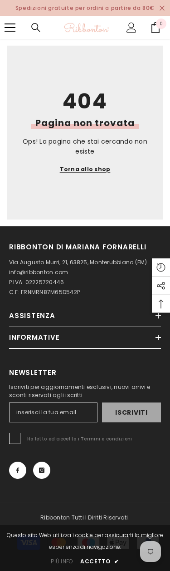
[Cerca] (35, 27)
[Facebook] (17, 470)
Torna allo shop (85, 169)
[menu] (10, 27)
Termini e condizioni (106, 438)
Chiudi (162, 8)
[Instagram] (41, 470)
